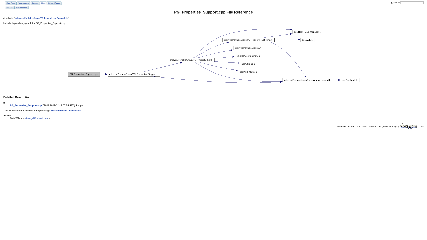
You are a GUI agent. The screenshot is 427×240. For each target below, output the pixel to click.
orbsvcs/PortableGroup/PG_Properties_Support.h (41, 18)
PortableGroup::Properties (66, 110)
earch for (395, 3)
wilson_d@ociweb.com (37, 118)
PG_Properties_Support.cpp (26, 105)
